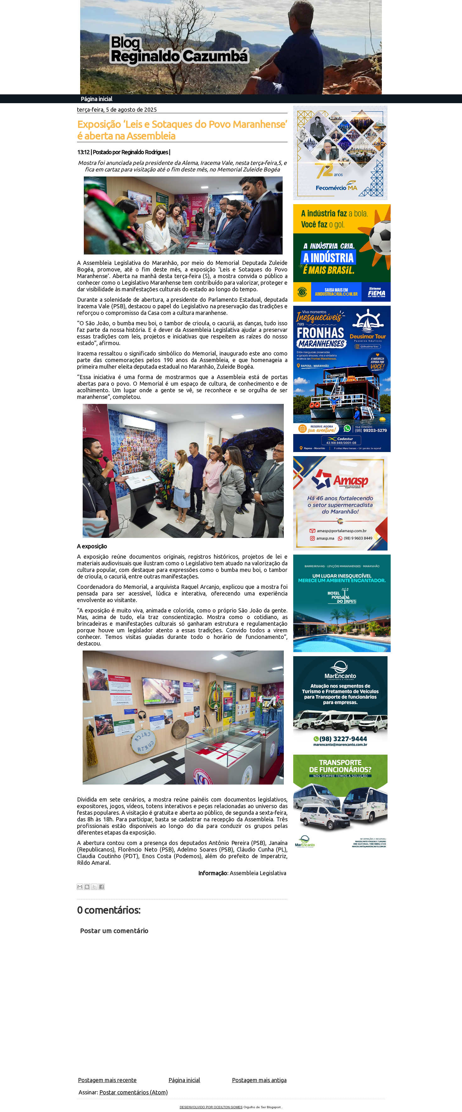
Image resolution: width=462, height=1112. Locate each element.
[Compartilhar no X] (94, 887)
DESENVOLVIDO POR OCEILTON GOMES (211, 1107)
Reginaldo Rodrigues (144, 152)
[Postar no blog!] (87, 887)
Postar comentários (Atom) (133, 1092)
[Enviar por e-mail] (80, 887)
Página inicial (97, 99)
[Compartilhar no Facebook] (101, 887)
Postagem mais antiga (259, 1080)
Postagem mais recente (107, 1080)
